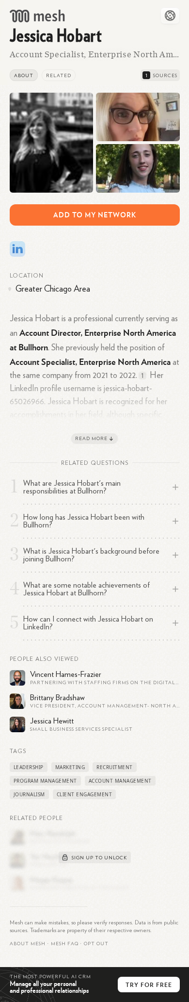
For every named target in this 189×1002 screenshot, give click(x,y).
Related (58, 75)
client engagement (84, 794)
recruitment (114, 767)
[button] (65, 944)
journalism (29, 794)
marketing (70, 767)
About (23, 75)
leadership (29, 767)
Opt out (96, 943)
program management (45, 780)
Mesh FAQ (65, 943)
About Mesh (28, 943)
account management (120, 780)
